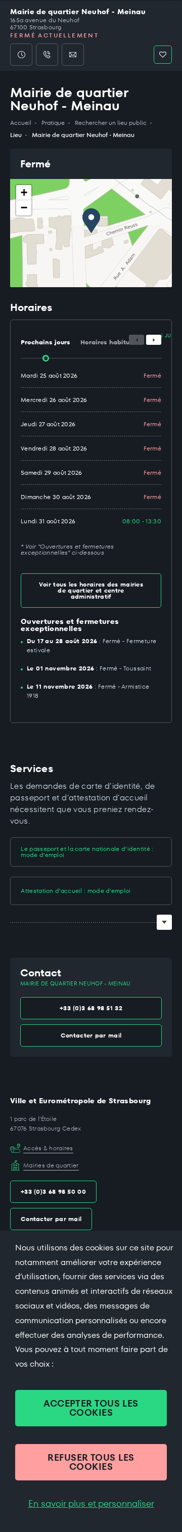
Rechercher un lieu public (111, 122)
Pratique (53, 122)
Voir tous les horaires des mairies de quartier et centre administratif (91, 590)
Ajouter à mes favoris (163, 55)
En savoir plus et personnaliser (91, 1503)
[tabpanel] (91, 460)
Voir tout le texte (164, 922)
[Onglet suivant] (153, 340)
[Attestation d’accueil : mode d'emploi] (20, 890)
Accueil (20, 122)
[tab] (45, 339)
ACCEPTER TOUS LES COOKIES (91, 1408)
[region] (91, 233)
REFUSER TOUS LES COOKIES (91, 1462)
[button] (91, 220)
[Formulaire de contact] (73, 54)
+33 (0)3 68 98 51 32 (91, 1008)
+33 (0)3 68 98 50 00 (53, 1191)
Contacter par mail (91, 1035)
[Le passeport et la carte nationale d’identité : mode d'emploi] (20, 851)
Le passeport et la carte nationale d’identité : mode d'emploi (87, 851)
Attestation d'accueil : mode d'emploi (75, 890)
